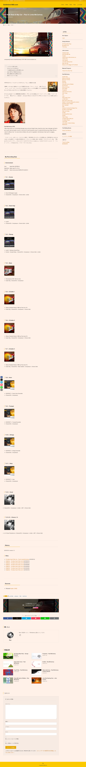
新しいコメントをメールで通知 (12, 738)
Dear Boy (64, 82)
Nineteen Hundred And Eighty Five (69, 108)
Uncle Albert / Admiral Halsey (68, 123)
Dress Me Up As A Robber (68, 84)
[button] (7, 618)
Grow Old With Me (66, 54)
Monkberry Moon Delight (67, 103)
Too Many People (66, 120)
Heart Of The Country (67, 91)
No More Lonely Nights (67, 109)
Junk (63, 96)
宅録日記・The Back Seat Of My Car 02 (15, 568)
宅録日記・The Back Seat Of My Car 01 (15, 570)
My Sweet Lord (65, 45)
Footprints (64, 90)
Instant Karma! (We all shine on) (69, 57)
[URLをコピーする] (54, 618)
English (12, 588)
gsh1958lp (11, 596)
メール (7, 726)
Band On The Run (66, 79)
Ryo (10, 640)
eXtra (6, 17)
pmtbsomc (16, 596)
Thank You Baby (65, 142)
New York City (65, 63)
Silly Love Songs (65, 111)
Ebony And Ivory (65, 87)
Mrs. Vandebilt (65, 105)
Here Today (64, 93)
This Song (64, 47)
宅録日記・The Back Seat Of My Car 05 (15, 562)
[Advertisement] (72, 155)
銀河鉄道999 (65, 143)
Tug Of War (64, 121)
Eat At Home (65, 85)
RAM (20, 596)
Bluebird (64, 81)
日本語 (15, 588)
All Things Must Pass (66, 44)
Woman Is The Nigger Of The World (70, 64)
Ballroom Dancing (66, 78)
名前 (6, 721)
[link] (20, 635)
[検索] (82, 0)
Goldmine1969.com (10, 4)
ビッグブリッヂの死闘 (67, 136)
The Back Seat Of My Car (67, 118)
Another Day (65, 76)
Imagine (64, 55)
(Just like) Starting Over (67, 61)
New (63, 106)
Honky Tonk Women (66, 130)
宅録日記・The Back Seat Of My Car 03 (15, 566)
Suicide (63, 115)
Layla (63, 38)
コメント (7, 704)
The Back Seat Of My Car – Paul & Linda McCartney (17, 559)
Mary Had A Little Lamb (67, 100)
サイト (6, 732)
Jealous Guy (65, 58)
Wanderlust (64, 124)
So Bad (63, 112)
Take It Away (65, 117)
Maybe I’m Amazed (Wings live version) (70, 102)
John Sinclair (65, 60)
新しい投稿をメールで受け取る (12, 743)
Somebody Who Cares (67, 114)
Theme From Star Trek (67, 70)
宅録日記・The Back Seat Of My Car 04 (15, 564)
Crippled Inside (65, 52)
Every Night (64, 88)
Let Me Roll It (65, 99)
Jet (63, 94)
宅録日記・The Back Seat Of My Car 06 (15, 561)
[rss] (80, 0)
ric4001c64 (25, 596)
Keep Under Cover (66, 97)
